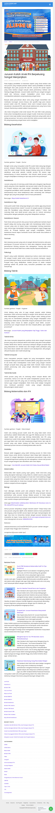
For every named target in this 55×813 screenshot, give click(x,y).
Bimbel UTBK (7, 687)
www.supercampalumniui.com (41, 517)
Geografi (6, 759)
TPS (5, 789)
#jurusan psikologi (28, 557)
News (5, 774)
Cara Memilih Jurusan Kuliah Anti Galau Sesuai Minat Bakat (30, 465)
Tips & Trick (7, 786)
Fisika (5, 756)
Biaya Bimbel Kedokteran (10, 717)
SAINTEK (6, 780)
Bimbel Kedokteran (9, 702)
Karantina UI (7, 684)
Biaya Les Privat (8, 693)
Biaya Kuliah (7, 750)
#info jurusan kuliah (15, 557)
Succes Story (33, 803)
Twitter (22, 554)
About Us (12, 803)
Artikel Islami (7, 747)
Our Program (19, 803)
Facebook (16, 554)
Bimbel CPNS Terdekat (9, 714)
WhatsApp (29, 554)
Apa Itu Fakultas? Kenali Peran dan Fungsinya (31, 588)
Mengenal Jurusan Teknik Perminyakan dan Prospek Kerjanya (19, 737)
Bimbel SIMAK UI (8, 699)
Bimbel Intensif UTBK (9, 711)
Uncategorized (8, 792)
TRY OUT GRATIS (29, 805)
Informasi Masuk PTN (14, 80)
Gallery (23, 805)
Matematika (7, 768)
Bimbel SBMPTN (8, 696)
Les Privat (6, 681)
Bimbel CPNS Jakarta (9, 705)
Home (5, 41)
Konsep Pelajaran (8, 765)
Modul (5, 771)
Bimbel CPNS (7, 753)
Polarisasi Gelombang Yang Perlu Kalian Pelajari (32, 661)
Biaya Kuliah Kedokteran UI (20, 198)
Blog (48, 803)
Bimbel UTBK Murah (9, 708)
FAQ (44, 803)
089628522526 (27, 519)
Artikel (10, 41)
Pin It (35, 554)
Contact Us (39, 803)
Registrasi (26, 803)
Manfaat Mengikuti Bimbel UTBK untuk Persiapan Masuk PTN (19, 728)
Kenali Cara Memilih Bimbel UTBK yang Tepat (15, 731)
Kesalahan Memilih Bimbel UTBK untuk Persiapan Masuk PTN (19, 725)
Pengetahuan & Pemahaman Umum (13, 777)
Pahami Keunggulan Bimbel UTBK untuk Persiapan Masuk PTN (19, 734)
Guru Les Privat (8, 690)
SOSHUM (6, 783)
